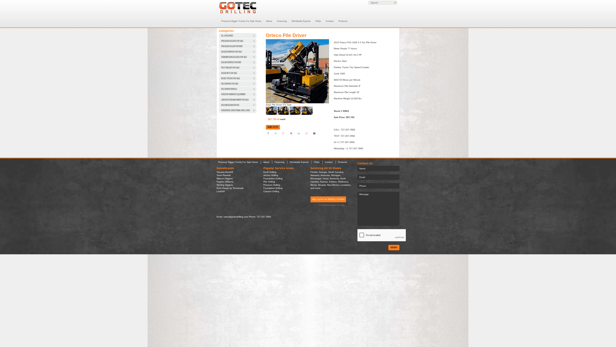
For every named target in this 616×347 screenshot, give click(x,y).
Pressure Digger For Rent (232, 46)
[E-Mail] (314, 135)
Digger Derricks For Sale (231, 51)
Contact (330, 21)
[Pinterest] (291, 135)
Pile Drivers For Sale (229, 83)
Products (342, 21)
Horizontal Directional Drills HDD (235, 110)
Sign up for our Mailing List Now (328, 199)
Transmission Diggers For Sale (234, 57)
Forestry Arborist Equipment (233, 94)
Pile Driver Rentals (229, 89)
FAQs (318, 21)
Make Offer (273, 130)
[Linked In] (299, 135)
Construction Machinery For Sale (235, 99)
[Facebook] (268, 135)
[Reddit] (306, 135)
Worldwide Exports (301, 21)
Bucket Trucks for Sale (230, 78)
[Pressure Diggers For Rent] (245, 7)
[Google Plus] (283, 135)
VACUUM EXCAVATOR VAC (230, 105)
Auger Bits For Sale (229, 73)
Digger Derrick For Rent (231, 62)
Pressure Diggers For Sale (232, 41)
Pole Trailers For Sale (230, 67)
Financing (282, 21)
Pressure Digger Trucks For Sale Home (241, 21)
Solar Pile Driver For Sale (278, 107)
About (269, 21)
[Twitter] (276, 135)
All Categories (227, 35)
